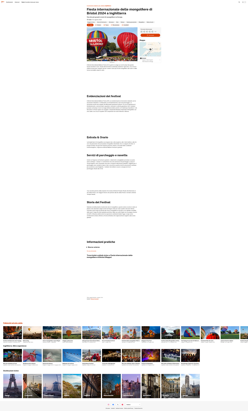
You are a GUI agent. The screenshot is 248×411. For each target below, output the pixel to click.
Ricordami (151, 35)
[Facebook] (113, 404)
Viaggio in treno (91, 22)
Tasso (107, 25)
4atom (113, 62)
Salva (91, 25)
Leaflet (148, 55)
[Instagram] (108, 404)
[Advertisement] (112, 81)
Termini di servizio (138, 408)
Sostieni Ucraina (119, 408)
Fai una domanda (91, 251)
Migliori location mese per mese (30, 2)
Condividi (126, 25)
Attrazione (111, 22)
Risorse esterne (94, 247)
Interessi (17, 2)
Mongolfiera (141, 22)
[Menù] (244, 2)
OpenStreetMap (153, 55)
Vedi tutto (92, 58)
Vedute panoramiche (131, 22)
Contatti (113, 408)
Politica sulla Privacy (128, 408)
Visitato (99, 25)
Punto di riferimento (101, 22)
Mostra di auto (150, 22)
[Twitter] (117, 404)
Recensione (116, 25)
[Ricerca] (239, 2)
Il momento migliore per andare (99, 5)
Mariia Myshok (94, 299)
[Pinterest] (122, 404)
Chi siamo (108, 408)
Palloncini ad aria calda (12, 323)
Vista (117, 22)
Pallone (122, 22)
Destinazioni (9, 2)
